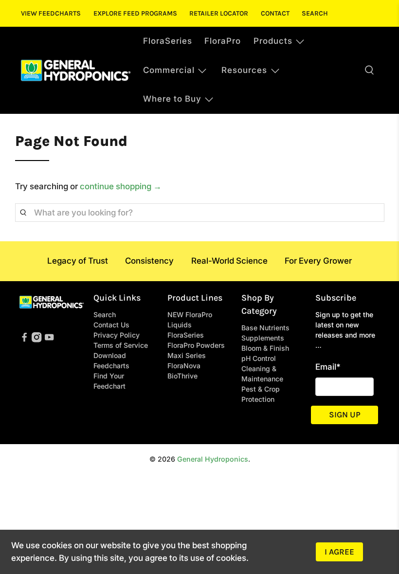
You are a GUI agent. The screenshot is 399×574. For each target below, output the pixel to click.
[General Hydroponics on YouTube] (49, 340)
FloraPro (222, 41)
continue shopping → (121, 186)
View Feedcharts (51, 13)
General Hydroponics (212, 459)
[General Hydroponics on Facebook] (24, 340)
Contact (275, 13)
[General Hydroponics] (75, 70)
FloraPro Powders (196, 345)
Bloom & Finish (265, 348)
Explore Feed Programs (135, 13)
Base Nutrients (265, 327)
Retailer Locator (218, 13)
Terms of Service (120, 345)
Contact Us (111, 325)
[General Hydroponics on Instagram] (36, 340)
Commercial (169, 70)
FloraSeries (167, 41)
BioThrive (182, 376)
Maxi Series (186, 355)
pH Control (258, 358)
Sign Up (345, 414)
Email (328, 367)
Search (315, 13)
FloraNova (183, 365)
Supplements (262, 338)
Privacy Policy (116, 335)
